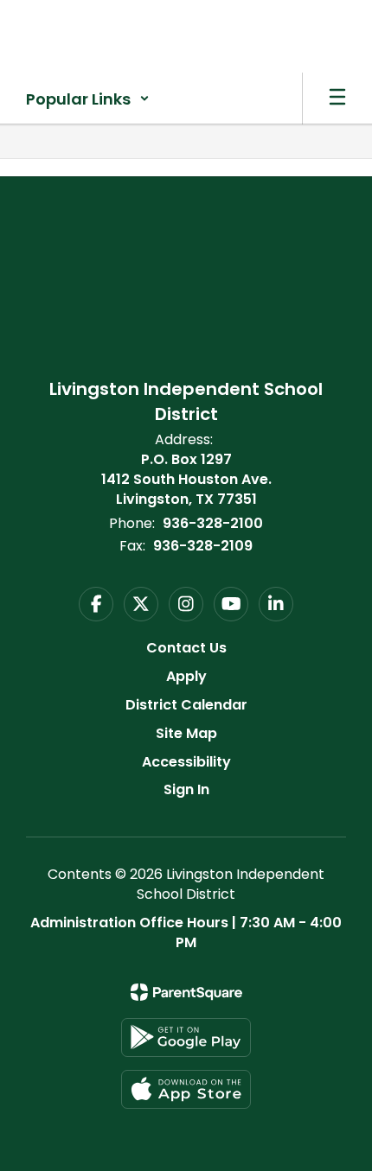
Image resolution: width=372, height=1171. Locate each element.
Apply (186, 676)
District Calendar (186, 705)
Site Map (186, 733)
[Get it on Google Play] (186, 1037)
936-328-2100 (213, 523)
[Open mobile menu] (337, 98)
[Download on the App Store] (186, 1089)
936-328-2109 (203, 546)
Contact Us (186, 648)
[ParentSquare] (186, 992)
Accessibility (186, 762)
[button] (88, 98)
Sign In (186, 789)
